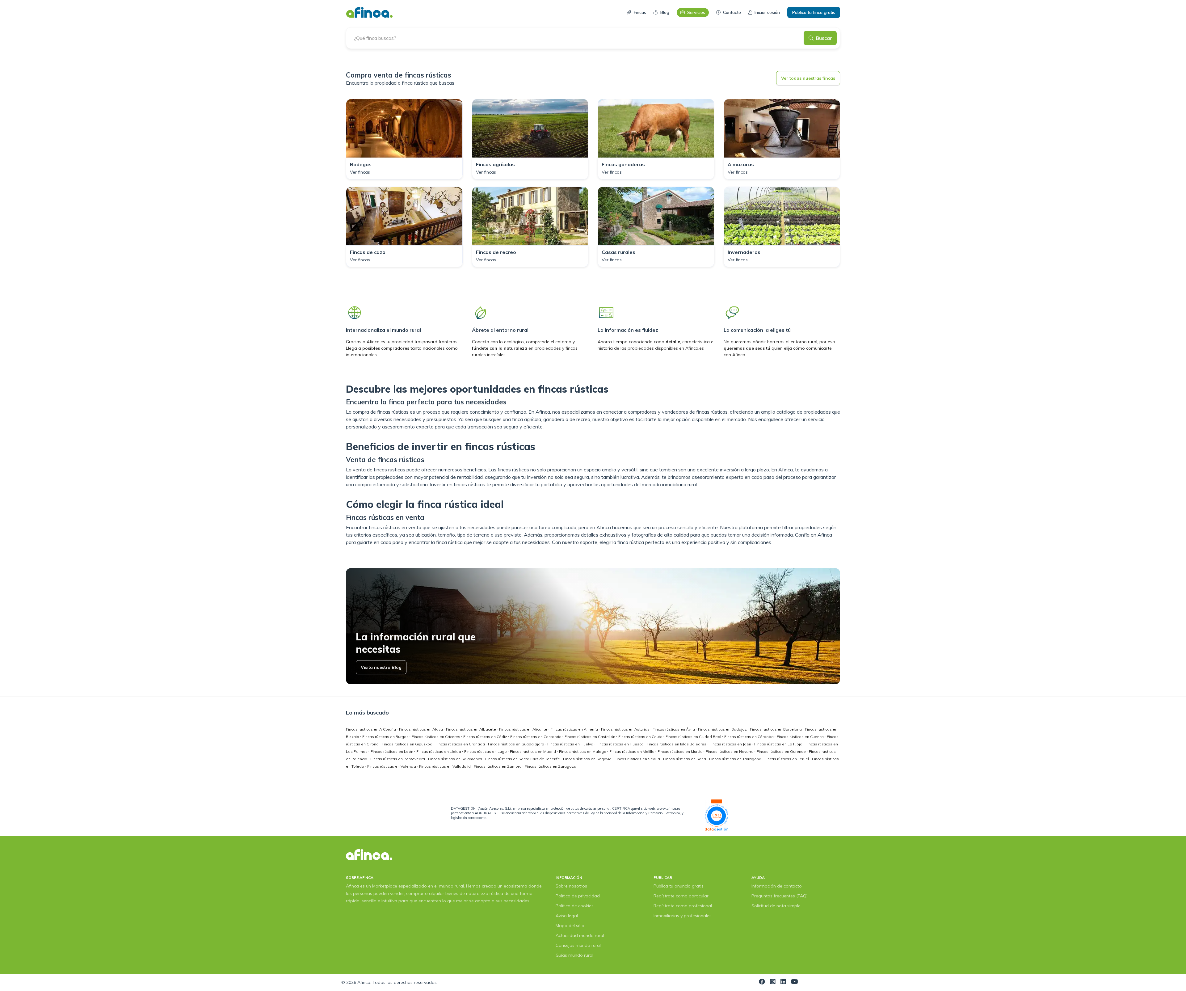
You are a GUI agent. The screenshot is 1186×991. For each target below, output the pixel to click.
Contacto (732, 12)
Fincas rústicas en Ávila (674, 729)
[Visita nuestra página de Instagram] (773, 982)
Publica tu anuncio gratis (679, 886)
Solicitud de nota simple (776, 906)
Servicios (696, 12)
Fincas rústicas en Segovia (587, 759)
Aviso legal (567, 915)
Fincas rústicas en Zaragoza (550, 766)
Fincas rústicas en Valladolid (445, 766)
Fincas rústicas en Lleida (439, 751)
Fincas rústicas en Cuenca (801, 736)
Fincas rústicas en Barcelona (776, 729)
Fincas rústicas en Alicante (523, 729)
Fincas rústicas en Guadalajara (516, 744)
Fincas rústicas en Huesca (620, 744)
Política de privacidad (578, 896)
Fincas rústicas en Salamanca (455, 759)
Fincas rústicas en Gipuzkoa (407, 744)
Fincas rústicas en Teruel (787, 759)
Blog (664, 12)
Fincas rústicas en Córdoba (749, 736)
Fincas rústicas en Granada (460, 744)
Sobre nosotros (571, 886)
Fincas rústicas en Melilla (632, 751)
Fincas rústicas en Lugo (486, 751)
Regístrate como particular (681, 896)
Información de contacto (776, 886)
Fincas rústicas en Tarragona (735, 759)
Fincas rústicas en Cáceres (436, 736)
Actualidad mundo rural (580, 935)
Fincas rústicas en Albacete (471, 729)
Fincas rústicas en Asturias (625, 729)
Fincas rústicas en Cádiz (485, 736)
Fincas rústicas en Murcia (681, 751)
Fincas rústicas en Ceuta (640, 736)
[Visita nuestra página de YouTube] (794, 982)
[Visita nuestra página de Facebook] (762, 982)
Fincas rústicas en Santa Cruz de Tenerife (523, 759)
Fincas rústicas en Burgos (386, 736)
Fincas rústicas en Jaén (730, 744)
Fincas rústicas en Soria (685, 759)
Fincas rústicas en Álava (421, 729)
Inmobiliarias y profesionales (683, 915)
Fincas (640, 12)
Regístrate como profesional (683, 906)
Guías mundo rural (574, 955)
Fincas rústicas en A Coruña (371, 729)
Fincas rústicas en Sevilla (638, 759)
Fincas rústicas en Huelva (570, 744)
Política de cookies (575, 906)
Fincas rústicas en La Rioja (778, 744)
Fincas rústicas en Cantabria (536, 736)
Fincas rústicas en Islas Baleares (677, 744)
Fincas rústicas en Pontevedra (398, 759)
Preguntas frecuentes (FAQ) (779, 896)
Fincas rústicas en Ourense (782, 751)
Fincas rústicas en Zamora (498, 766)
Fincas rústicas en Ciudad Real (694, 736)
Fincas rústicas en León (392, 751)
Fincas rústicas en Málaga (583, 751)
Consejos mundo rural (578, 945)
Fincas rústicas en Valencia (392, 766)
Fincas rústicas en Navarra (730, 751)
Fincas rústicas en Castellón (590, 736)
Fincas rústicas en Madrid (533, 751)
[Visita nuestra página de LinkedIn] (783, 982)
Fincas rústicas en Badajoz (723, 729)
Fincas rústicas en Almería (574, 729)
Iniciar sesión (767, 12)
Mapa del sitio (570, 925)
